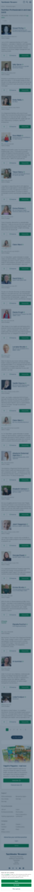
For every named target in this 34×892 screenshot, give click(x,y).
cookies (7, 874)
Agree (16, 881)
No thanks (16, 885)
